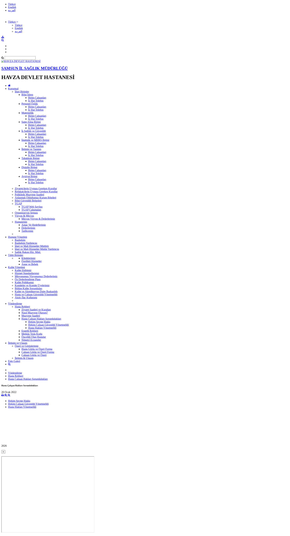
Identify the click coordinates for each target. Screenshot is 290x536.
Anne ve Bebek (29, 264)
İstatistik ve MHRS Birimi (35, 140)
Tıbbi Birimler (15, 255)
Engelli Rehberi (29, 330)
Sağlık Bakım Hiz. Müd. (28, 252)
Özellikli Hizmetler (31, 261)
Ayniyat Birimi (29, 176)
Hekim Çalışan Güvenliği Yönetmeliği (48, 324)
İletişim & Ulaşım (24, 358)
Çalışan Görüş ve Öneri (33, 355)
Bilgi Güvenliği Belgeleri (28, 200)
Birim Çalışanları (37, 97)
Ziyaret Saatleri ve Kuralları (36, 309)
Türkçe (12, 4)
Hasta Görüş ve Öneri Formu (36, 349)
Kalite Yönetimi (16, 267)
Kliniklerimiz (28, 258)
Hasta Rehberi (22, 306)
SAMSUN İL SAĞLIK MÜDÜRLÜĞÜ (34, 68)
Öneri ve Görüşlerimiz (26, 346)
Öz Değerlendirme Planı (27, 279)
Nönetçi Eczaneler (31, 339)
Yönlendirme (15, 303)
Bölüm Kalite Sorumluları (28, 288)
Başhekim (20, 240)
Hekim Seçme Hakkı (39, 321)
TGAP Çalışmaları (31, 209)
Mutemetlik (27, 112)
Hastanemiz (21, 221)
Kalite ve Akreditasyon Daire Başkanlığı (36, 291)
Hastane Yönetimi (17, 237)
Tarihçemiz (27, 230)
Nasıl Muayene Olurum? (34, 312)
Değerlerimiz (28, 227)
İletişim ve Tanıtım (31, 149)
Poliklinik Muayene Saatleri (29, 194)
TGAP (18, 203)
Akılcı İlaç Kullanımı (26, 297)
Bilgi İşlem (27, 94)
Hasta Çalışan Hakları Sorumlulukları (41, 318)
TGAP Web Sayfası (31, 206)
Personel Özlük (29, 103)
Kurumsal (13, 88)
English (12, 7)
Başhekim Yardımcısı (26, 243)
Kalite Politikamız (24, 282)
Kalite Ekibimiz (23, 270)
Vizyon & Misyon (24, 215)
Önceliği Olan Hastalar (33, 336)
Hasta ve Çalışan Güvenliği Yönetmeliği (36, 294)
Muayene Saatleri (30, 315)
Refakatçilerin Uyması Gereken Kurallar (36, 191)
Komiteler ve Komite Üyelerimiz (32, 285)
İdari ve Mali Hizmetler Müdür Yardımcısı (37, 249)
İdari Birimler (22, 91)
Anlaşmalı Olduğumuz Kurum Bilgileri (35, 197)
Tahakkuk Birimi (30, 158)
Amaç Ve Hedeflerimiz (33, 224)
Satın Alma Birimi (31, 121)
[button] (13, 21)
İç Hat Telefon (35, 100)
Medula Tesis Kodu (31, 333)
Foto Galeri (14, 361)
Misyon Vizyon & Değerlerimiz (38, 218)
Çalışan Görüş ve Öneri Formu (37, 352)
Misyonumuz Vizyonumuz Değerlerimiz (36, 276)
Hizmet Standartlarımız (27, 273)
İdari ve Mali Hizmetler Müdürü (32, 246)
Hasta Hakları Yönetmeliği (42, 327)
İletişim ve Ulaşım (17, 343)
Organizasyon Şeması (26, 212)
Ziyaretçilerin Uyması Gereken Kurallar (36, 188)
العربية (11, 10)
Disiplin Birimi (29, 167)
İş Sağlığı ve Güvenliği (33, 131)
